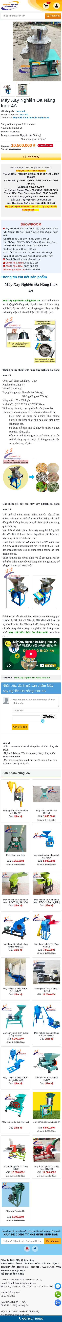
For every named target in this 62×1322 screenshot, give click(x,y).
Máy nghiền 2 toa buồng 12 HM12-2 (47, 990)
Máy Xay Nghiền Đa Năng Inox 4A (32, 677)
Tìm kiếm (54, 15)
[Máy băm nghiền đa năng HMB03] (47, 927)
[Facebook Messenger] (58, 1286)
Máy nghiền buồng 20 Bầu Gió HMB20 (15, 990)
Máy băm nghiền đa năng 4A (46, 1122)
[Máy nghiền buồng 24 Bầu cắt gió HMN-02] (15, 1061)
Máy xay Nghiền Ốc (15, 1211)
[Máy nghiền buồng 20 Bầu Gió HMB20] (15, 972)
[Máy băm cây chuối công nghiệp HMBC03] (15, 927)
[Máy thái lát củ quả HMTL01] (15, 1105)
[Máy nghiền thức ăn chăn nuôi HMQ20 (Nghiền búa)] (15, 883)
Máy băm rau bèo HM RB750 (46, 811)
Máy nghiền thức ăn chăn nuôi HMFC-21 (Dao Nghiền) (46, 901)
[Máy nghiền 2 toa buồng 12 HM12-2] (47, 972)
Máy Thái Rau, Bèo (15, 855)
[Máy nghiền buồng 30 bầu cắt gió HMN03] (47, 1016)
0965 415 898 (32, 269)
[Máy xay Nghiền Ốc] (15, 1194)
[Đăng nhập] (57, 5)
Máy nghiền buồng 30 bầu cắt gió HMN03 (46, 1034)
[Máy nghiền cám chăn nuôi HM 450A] (47, 838)
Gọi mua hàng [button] (32, 1318)
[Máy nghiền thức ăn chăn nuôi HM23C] (15, 794)
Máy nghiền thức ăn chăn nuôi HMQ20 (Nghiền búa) (15, 901)
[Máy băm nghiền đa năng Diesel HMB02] (47, 1150)
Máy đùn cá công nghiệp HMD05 (46, 1079)
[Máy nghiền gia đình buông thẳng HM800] (15, 1016)
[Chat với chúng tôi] (58, 1302)
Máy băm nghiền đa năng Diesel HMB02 (46, 1167)
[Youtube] (27, 1249)
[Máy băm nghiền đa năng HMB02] (15, 1150)
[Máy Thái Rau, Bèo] (15, 838)
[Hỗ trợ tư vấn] (58, 1294)
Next (57, 51)
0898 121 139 (31, 262)
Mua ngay (33, 156)
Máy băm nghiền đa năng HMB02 (15, 1167)
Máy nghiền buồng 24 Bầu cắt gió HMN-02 (15, 1079)
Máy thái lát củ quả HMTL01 (15, 1122)
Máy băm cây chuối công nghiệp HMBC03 (15, 945)
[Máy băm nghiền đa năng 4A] (47, 1105)
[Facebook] (35, 1249)
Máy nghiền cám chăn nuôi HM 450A (46, 856)
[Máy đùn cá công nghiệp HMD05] (47, 1061)
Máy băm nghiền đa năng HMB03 (46, 945)
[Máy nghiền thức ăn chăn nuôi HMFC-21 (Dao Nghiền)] (47, 883)
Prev (5, 51)
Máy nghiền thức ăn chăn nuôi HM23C (15, 811)
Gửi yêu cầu (52, 1241)
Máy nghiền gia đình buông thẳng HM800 (15, 1034)
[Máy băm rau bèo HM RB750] (47, 794)
